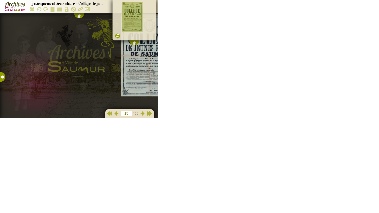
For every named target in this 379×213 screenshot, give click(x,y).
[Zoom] (117, 36)
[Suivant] (142, 113)
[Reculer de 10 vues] (109, 113)
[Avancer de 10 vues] (149, 113)
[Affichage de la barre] (79, 15)
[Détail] (2, 77)
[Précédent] (116, 113)
